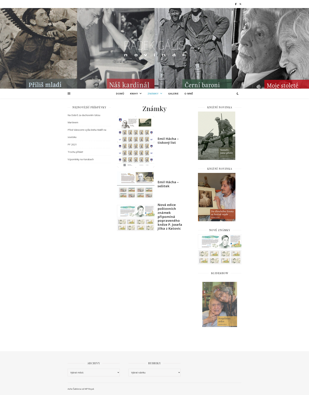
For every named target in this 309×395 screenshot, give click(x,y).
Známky (153, 93)
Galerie (173, 93)
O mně (188, 93)
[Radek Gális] (154, 48)
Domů (120, 93)
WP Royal (89, 388)
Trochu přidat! (75, 151)
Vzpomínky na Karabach (81, 159)
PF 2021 (72, 144)
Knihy (134, 93)
